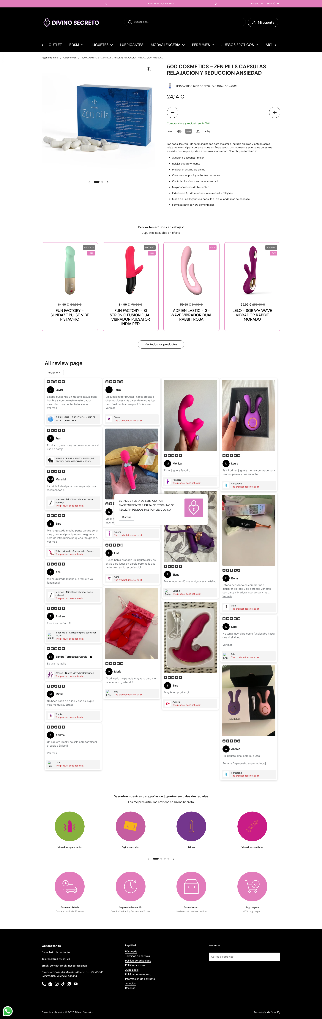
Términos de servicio (137, 956)
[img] (56, 382)
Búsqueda (131, 951)
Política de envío (135, 965)
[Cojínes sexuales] (131, 826)
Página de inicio (50, 57)
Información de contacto (140, 978)
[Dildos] (191, 826)
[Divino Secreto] (71, 22)
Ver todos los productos (161, 344)
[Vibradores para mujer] (70, 826)
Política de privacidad (138, 960)
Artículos (130, 983)
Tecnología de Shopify (267, 1012)
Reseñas (130, 988)
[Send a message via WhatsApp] (8, 1011)
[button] (172, 112)
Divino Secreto (83, 1012)
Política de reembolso (138, 974)
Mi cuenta (266, 22)
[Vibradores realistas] (252, 826)
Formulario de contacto (56, 952)
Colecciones (69, 57)
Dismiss (126, 517)
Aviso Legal (131, 969)
